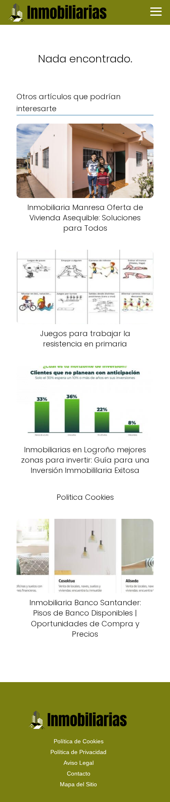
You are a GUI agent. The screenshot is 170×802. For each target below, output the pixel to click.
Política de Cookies (79, 741)
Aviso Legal (79, 762)
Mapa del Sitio (78, 784)
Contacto (78, 773)
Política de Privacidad (78, 752)
